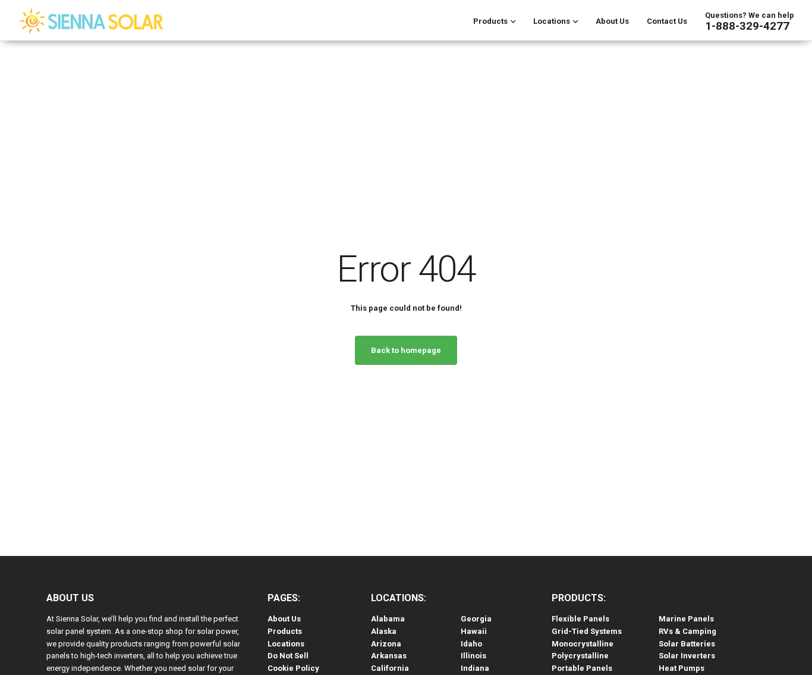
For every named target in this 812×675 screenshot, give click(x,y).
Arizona (386, 643)
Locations (551, 21)
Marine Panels (686, 618)
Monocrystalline (582, 643)
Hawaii (474, 631)
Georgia (476, 618)
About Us (612, 21)
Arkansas (389, 655)
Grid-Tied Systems (587, 631)
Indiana (475, 668)
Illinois (473, 655)
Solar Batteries (687, 643)
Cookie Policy (293, 668)
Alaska (383, 631)
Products (490, 21)
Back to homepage (406, 350)
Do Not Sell (288, 655)
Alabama (388, 618)
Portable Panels (582, 668)
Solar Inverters (687, 655)
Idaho (471, 643)
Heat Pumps (681, 668)
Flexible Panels (580, 618)
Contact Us (667, 21)
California (390, 668)
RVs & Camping (687, 631)
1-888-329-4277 (747, 26)
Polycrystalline (580, 655)
